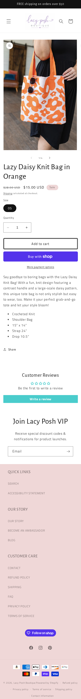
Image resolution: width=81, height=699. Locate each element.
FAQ (10, 596)
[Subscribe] (68, 451)
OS (10, 208)
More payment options (40, 267)
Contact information (42, 696)
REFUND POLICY (19, 577)
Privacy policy (21, 689)
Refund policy (70, 683)
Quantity (8, 218)
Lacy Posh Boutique (25, 683)
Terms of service (41, 689)
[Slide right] (49, 158)
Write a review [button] (40, 399)
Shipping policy (63, 689)
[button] (8, 21)
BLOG (11, 540)
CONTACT (14, 568)
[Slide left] (31, 158)
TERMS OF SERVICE (21, 616)
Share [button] (12, 349)
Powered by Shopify (47, 683)
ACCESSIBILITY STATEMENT (26, 493)
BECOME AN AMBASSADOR (26, 530)
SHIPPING (14, 587)
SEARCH (13, 483)
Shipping (7, 193)
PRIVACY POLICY (19, 606)
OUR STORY (16, 521)
